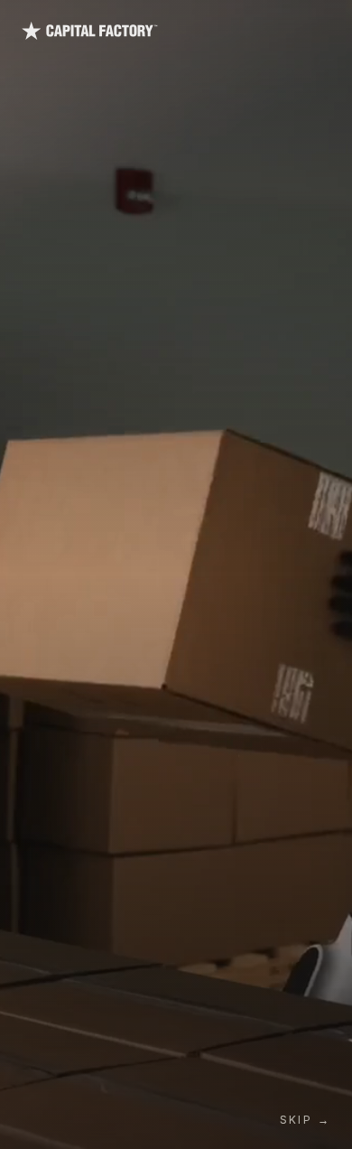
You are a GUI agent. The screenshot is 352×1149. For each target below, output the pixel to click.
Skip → (305, 1119)
